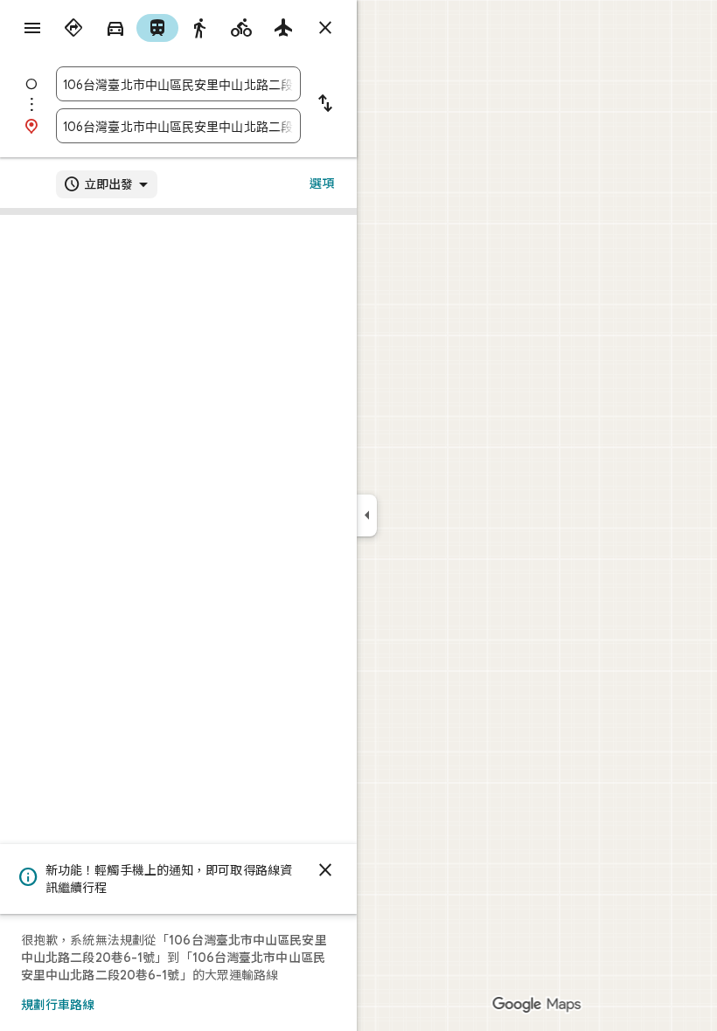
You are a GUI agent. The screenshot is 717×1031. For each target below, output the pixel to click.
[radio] (73, 27)
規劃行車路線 (58, 1005)
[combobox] (178, 83)
